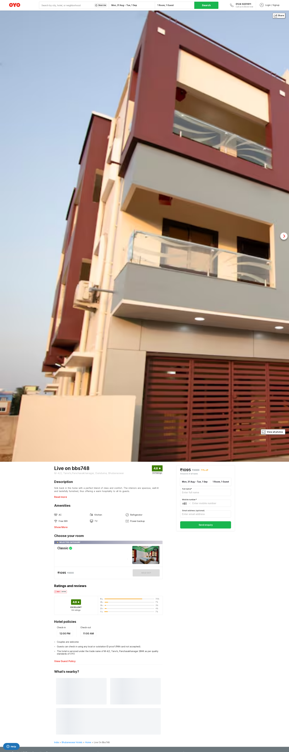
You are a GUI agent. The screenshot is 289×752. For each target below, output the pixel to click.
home (88, 742)
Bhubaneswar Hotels (72, 742)
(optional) (193, 510)
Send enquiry (206, 525)
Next (283, 236)
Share (281, 15)
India (56, 742)
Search (206, 5)
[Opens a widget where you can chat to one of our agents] (11, 746)
